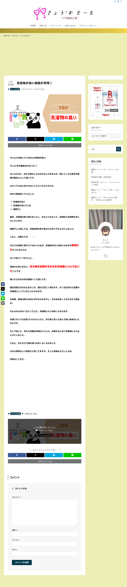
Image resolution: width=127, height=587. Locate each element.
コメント (16, 497)
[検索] (121, 1)
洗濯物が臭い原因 (31, 414)
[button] (17, 139)
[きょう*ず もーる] (63, 13)
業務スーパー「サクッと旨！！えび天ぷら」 (105, 190)
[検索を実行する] (118, 149)
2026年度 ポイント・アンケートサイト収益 (105, 183)
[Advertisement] (63, 57)
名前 (15, 530)
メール (15, 540)
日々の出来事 (15, 89)
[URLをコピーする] (3, 303)
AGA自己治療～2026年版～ (102, 177)
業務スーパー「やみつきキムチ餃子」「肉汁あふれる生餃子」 (104, 198)
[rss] (118, 1)
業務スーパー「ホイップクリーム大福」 (105, 170)
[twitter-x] (115, 1)
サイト (14, 550)
